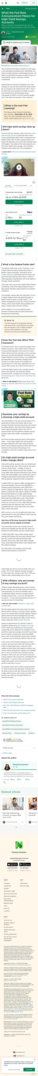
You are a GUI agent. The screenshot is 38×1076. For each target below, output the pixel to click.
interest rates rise (24, 620)
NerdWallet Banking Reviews (11, 721)
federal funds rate (27, 118)
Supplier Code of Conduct (9, 923)
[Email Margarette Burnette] (17, 767)
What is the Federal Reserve (13, 702)
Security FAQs (24, 886)
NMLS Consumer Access (10, 965)
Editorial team (8, 903)
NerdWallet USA (20, 1052)
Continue (29, 1069)
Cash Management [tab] (20, 185)
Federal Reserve (7, 274)
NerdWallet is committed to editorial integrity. (16, 65)
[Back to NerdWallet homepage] (2, 8)
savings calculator (12, 512)
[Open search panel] (18, 3)
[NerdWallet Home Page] (6, 3)
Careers (6, 888)
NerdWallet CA (20, 1055)
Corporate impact (9, 891)
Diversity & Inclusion (10, 893)
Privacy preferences (10, 934)
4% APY (19, 496)
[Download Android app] (25, 864)
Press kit (6, 908)
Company (7, 883)
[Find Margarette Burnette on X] (14, 767)
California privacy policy (9, 930)
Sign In (24, 2)
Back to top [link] (8, 753)
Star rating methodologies (8, 899)
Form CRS (25, 1007)
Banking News (7, 733)
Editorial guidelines (10, 896)
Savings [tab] (8, 185)
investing (17, 663)
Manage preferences (14, 1069)
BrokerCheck (19, 1011)
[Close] (35, 1059)
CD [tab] (31, 185)
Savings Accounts (20, 733)
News (8, 8)
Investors (7, 911)
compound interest (15, 502)
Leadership (7, 886)
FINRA (24, 1004)
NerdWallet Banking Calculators (12, 725)
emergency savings (27, 625)
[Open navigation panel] (2, 3)
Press (5, 906)
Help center (23, 883)
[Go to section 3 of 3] (21, 827)
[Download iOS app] (12, 864)
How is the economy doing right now (16, 713)
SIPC (27, 1004)
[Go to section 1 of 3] (16, 827)
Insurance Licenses (17, 976)
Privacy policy (8, 927)
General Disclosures (25, 1010)
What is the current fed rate (12, 699)
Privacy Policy (14, 1009)
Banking (31, 733)
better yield (10, 652)
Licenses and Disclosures (24, 965)
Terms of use (8, 920)
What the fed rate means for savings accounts (19, 710)
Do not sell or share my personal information (10, 938)
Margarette (20, 764)
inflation (33, 295)
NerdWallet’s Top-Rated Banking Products (16, 729)
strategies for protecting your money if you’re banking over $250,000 (18, 376)
